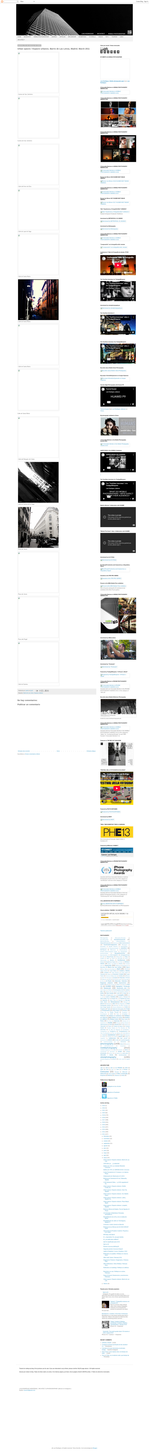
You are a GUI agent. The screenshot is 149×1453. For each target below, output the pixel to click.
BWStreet (118, 965)
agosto (106, 1145)
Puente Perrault (114, 1012)
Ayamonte (108, 965)
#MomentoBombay (104, 941)
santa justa (125, 1053)
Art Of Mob (119, 962)
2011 (103, 1134)
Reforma (109, 1075)
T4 (122, 1024)
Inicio (58, 751)
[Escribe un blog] (42, 691)
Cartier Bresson (115, 972)
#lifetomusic (113, 949)
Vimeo (102, 411)
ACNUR (102, 958)
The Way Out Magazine (114, 1029)
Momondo (116, 1005)
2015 (103, 1124)
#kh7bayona (103, 949)
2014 (103, 1127)
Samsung (116, 1021)
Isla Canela (110, 993)
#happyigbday (124, 946)
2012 (103, 1132)
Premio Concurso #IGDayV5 (111, 1246)
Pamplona (102, 1008)
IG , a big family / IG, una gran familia (113, 1237)
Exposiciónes (122, 983)
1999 (111, 1067)
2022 (103, 1108)
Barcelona (102, 967)
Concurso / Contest (118, 974)
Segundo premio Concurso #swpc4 (113, 1249)
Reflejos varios (114, 1019)
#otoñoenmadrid (104, 953)
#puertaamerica (104, 955)
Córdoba (120, 975)
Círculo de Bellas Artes (111, 975)
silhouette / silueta (106, 1055)
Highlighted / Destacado (123, 986)
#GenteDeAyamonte (119, 939)
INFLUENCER (72, 37)
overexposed (103, 1051)
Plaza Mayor (116, 1010)
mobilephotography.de (105, 1049)
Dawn (103, 977)
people (120, 1051)
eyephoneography (125, 1040)
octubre (106, 1141)
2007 (112, 1069)
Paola (108, 1008)
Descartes (109, 977)
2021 (103, 1110)
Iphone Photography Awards (121, 991)
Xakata (103, 1036)
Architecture (121, 960)
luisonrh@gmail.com (29, 1390)
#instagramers (103, 948)
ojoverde (120, 1049)
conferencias (112, 1038)
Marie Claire (113, 1000)
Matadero (120, 1000)
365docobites (119, 956)
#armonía (115, 943)
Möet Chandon (124, 1005)
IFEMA (109, 990)
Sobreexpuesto (104, 1024)
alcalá (115, 1036)
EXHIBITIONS (82, 37)
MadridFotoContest (125, 998)
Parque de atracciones (118, 1008)
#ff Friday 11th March (109, 1234)
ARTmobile (120, 958)
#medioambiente (123, 949)
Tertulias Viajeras (111, 1027)
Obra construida (122, 1073)
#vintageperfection (125, 955)
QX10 (111, 1014)
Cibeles (109, 974)
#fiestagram (124, 944)
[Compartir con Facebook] (46, 691)
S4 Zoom (109, 1021)
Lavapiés (121, 995)
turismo (114, 1059)
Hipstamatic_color (122, 988)
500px (126, 956)
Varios (121, 1035)
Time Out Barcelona (105, 1033)
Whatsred (127, 1035)
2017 (103, 1120)
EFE (110, 979)
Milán (114, 1003)
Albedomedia (103, 960)
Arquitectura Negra (110, 962)
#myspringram (124, 951)
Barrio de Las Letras (28, 693)
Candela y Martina (124, 970)
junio (105, 1150)
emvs (123, 1075)
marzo (105, 1157)
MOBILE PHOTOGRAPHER (41, 37)
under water (121, 1059)
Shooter (118, 1022)
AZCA (126, 958)
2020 (103, 1112)
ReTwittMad (125, 1014)
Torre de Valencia (116, 1033)
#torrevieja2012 (114, 955)
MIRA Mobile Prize (105, 998)
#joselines (124, 948)
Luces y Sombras (111, 997)
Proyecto (102, 1075)
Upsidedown (112, 1035)
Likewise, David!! (106, 1342)
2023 (103, 1105)
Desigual (115, 977)
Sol (111, 1024)
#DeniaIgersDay (104, 937)
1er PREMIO (118, 1067)
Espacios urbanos (38, 693)
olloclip (126, 1049)
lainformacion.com (109, 1045)
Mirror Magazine (121, 1003)
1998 (106, 1067)
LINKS (121, 37)
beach (120, 1036)
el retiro (117, 1040)
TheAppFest (113, 1031)
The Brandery (121, 1027)
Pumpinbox (124, 1012)
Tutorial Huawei (104, 409)
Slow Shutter (125, 1022)
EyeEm (102, 984)
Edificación (124, 1071)
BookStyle (112, 969)
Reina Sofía (124, 1019)
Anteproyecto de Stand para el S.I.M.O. (114, 1176)
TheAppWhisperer (123, 1031)
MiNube (102, 1003)
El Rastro (109, 981)
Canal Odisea (113, 970)
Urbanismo (117, 1075)
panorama (112, 1051)
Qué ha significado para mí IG (111, 1242)
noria (114, 1049)
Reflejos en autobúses (115, 1015)
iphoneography (107, 1044)
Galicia (123, 984)
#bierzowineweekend (124, 943)
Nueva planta (112, 1073)
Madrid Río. (115, 998)
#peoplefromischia (120, 953)
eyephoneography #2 (109, 1041)
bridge (126, 1036)
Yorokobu (109, 1036)
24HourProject (110, 956)
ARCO (113, 958)
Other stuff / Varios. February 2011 (112, 1257)
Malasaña (104, 1000)
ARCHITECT (21, 40)
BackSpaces (125, 965)
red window (117, 1053)
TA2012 (126, 1024)
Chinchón (102, 974)
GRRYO (118, 984)
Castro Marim (124, 972)
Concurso (104, 1072)
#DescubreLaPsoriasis (120, 937)
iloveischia (123, 1041)
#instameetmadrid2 (114, 948)
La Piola (124, 993)
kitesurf (122, 1044)
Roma (102, 1021)
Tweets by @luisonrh (106, 930)
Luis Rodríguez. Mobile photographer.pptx (112, 81)
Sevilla (110, 1023)
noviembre (107, 1138)
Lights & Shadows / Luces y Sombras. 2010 (115, 1251)
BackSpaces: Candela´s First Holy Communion (115, 1313)
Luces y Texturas (123, 996)
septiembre (107, 1143)
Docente (117, 1071)
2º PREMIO (125, 1069)
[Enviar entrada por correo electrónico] (36, 690)
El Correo (119, 979)
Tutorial (104, 1035)
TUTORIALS (92, 37)
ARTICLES (62, 37)
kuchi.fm (128, 1044)
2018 (103, 1117)
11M (103, 956)
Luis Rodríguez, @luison (119, 409)
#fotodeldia (103, 946)
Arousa (102, 962)
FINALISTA (103, 1073)
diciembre (106, 1136)
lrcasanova (122, 1045)
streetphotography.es (105, 1059)
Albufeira (112, 960)
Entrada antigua (91, 751)
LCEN (118, 993)
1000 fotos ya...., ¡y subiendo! (111, 1163)
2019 (103, 1115)
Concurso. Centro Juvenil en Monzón (113, 1224)
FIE (107, 984)
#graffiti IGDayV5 (113, 946)
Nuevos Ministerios (117, 1007)
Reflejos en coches (117, 1017)
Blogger (95, 1448)
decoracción (103, 1040)
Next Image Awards (105, 1007)
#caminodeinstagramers (110, 944)
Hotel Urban (103, 990)
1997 (101, 1067)
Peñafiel (128, 1008)
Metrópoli (125, 1002)
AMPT (108, 958)
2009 (117, 1069)
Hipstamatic (107, 988)
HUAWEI (108, 986)
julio (105, 1148)
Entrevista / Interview (121, 981)
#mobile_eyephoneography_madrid (108, 951)
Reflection (103, 1015)
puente (110, 1053)
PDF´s (107, 37)
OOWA (126, 1007)
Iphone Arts (109, 991)
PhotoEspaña (106, 1010)
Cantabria (106, 972)
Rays (118, 1014)
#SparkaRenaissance (105, 943)
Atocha (120, 963)
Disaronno (104, 979)
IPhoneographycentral (118, 990)
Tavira (109, 1026)
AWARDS (54, 37)
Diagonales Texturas (125, 977)
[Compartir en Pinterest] (48, 691)
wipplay (128, 1059)
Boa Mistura (105, 969)
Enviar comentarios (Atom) (32, 754)
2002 (101, 1069)
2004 (107, 1069)
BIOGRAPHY (27, 37)
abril (105, 1155)
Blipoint (128, 967)
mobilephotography (108, 1048)
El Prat (102, 981)
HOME (19, 37)
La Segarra (108, 995)
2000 (126, 1067)
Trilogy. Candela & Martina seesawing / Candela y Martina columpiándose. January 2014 (118, 1323)
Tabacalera (103, 1026)
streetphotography (108, 1057)
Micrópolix (108, 1003)
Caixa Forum (103, 970)
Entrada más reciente (24, 751)
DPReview (127, 975)
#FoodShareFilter (104, 939)
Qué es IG (106, 1244)
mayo (105, 1153)
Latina (114, 995)
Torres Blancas (126, 1033)
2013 (103, 1129)
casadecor (102, 1038)
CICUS (126, 969)
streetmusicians (123, 1055)
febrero (106, 1283)
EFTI (114, 979)
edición (110, 1040)
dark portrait (123, 1038)
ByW (118, 969)
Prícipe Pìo (103, 1012)
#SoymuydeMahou (121, 941)
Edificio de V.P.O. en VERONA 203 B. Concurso (116, 1170)
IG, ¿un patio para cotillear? (111, 1239)
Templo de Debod (118, 1026)
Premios (125, 1010)
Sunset (116, 1024)
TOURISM (114, 37)
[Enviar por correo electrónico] (40, 691)
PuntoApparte (103, 1014)
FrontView (112, 984)
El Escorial (125, 979)
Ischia (102, 993)
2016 (103, 1122)
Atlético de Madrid (112, 963)
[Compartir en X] (44, 691)
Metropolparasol (115, 1002)
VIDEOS (100, 37)
